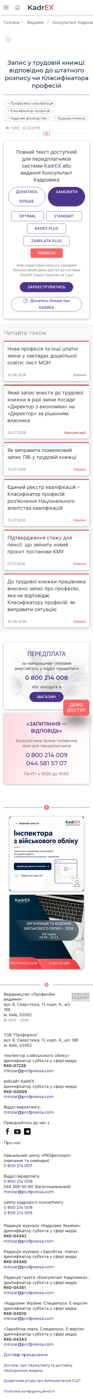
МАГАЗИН (46, 696)
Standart (64, 216)
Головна (12, 22)
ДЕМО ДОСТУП (76, 707)
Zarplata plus (46, 240)
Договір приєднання (26, 1354)
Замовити (66, 191)
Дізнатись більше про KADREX (49, 304)
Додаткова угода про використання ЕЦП (42, 1380)
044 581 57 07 (46, 763)
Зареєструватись (46, 287)
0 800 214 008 (18, 1181)
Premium (46, 253)
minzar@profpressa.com (29, 1071)
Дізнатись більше (27, 196)
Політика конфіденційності (29, 1391)
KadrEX (52, 166)
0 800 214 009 (46, 755)
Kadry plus (46, 228)
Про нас (12, 1142)
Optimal (27, 216)
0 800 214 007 (18, 1165)
